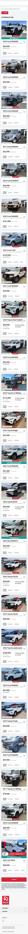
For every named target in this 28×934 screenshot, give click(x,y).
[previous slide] (2, 29)
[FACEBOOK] (3, 921)
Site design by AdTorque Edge (8, 931)
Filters (5, 12)
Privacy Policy (7, 928)
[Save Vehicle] (24, 42)
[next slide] (26, 29)
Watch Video (22, 142)
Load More (14, 879)
